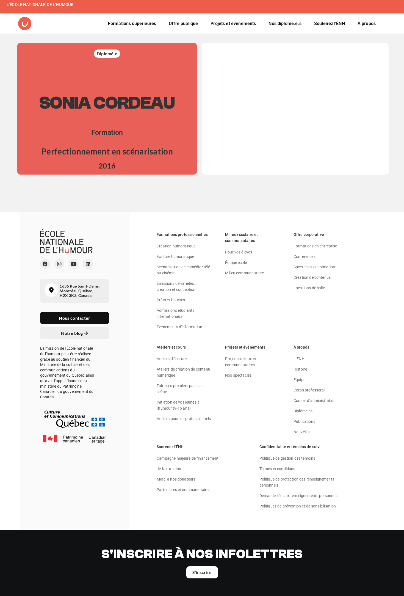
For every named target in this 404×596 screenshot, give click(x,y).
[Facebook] (45, 264)
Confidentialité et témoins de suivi (290, 447)
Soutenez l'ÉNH (170, 447)
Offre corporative (309, 234)
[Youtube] (74, 264)
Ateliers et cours (171, 347)
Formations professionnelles (182, 234)
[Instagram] (59, 264)
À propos (301, 347)
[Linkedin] (88, 264)
